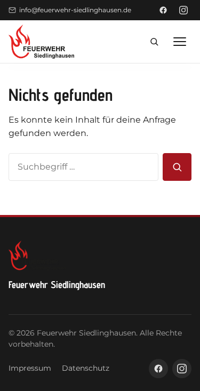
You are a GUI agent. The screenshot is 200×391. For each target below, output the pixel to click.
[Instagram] (183, 10)
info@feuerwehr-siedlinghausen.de (75, 10)
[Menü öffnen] (179, 41)
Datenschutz (85, 368)
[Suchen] (177, 167)
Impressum (30, 368)
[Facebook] (163, 10)
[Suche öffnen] (154, 41)
